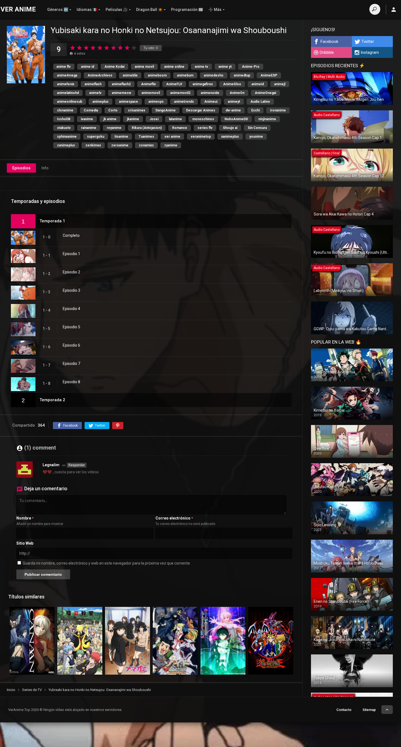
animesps (156, 102)
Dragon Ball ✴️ (149, 9)
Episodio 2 (71, 272)
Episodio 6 (71, 345)
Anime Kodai (114, 67)
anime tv (201, 67)
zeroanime (119, 145)
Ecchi (255, 110)
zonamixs (146, 145)
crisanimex (136, 110)
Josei (153, 119)
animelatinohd (68, 93)
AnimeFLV (174, 84)
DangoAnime (165, 110)
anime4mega (67, 75)
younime (256, 136)
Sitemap (369, 710)
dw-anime (233, 110)
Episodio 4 (71, 308)
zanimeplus (66, 145)
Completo (71, 235)
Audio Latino (260, 102)
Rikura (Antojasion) (147, 128)
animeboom (157, 75)
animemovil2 (180, 93)
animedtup (242, 75)
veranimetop (201, 136)
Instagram (370, 52)
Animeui (210, 102)
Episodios (21, 168)
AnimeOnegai (265, 93)
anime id (87, 67)
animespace (128, 102)
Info (45, 168)
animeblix (130, 75)
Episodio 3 (71, 290)
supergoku (95, 136)
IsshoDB (63, 119)
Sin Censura (257, 128)
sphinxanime (67, 136)
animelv (95, 93)
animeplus (100, 102)
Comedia (91, 110)
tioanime (121, 136)
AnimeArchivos (100, 75)
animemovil (151, 93)
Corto (113, 110)
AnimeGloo (232, 84)
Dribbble (327, 52)
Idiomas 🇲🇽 (87, 9)
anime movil (144, 67)
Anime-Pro (250, 67)
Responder (76, 465)
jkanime (133, 119)
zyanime (170, 145)
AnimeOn (237, 93)
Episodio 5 (71, 327)
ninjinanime (267, 119)
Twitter (367, 41)
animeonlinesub (69, 102)
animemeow (121, 93)
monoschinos (203, 119)
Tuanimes (146, 136)
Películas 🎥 (117, 9)
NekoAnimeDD (236, 119)
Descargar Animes (200, 110)
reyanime (114, 128)
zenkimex (93, 145)
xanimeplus (230, 136)
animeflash (93, 84)
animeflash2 (121, 84)
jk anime (109, 119)
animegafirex (203, 84)
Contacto (343, 710)
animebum (185, 75)
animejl (279, 84)
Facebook (329, 41)
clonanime (65, 110)
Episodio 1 (71, 254)
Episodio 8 (71, 382)
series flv (205, 128)
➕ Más (215, 9)
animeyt (234, 102)
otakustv (64, 128)
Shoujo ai (230, 128)
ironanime (278, 110)
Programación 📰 (187, 9)
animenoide (210, 93)
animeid (258, 84)
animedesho (213, 75)
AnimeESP (269, 75)
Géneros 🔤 (57, 9)
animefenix (65, 84)
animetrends (184, 102)
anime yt (225, 67)
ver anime (172, 136)
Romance (179, 128)
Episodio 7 (71, 363)
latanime (175, 119)
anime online (174, 67)
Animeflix (148, 84)
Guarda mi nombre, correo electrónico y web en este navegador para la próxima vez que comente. (107, 563)
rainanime (88, 128)
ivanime (87, 119)
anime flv (63, 67)
